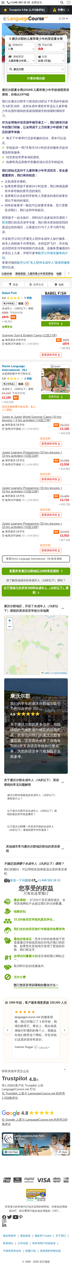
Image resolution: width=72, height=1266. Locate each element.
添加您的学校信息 (50, 1250)
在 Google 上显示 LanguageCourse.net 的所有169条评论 (34, 1122)
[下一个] (68, 273)
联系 (5, 222)
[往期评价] (7, 1030)
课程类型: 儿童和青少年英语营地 (34, 273)
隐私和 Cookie (43, 1235)
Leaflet (46, 673)
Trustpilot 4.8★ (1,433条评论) (27, 9)
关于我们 (61, 1235)
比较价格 (7, 273)
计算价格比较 (36, 78)
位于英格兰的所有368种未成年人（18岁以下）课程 (36, 590)
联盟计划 (30, 1250)
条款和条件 (9, 1235)
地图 (59, 273)
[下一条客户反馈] (64, 1030)
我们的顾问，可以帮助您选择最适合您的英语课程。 (35, 871)
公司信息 (23, 1243)
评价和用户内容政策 (44, 1243)
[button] (2, 2)
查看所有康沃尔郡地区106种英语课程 (34, 571)
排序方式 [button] (38, 284)
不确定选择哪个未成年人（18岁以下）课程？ (34, 863)
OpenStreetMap (60, 673)
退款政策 (25, 1235)
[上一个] (3, 273)
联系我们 (8, 1243)
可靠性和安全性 (12, 1250)
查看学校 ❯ (56, 323)
